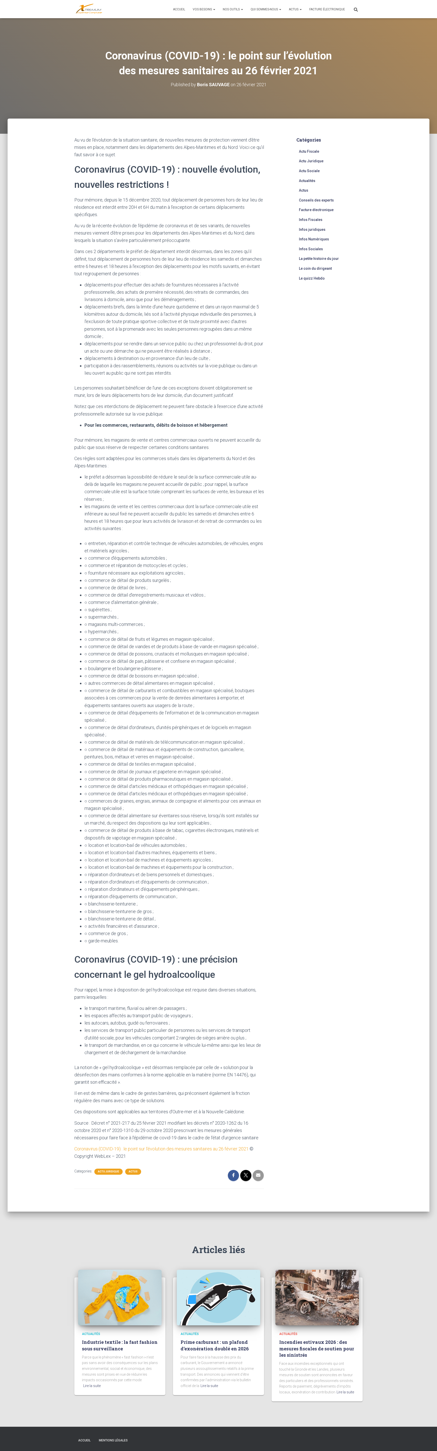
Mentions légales (113, 1440)
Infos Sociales (311, 249)
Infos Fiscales (310, 220)
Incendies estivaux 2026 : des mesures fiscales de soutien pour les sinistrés (316, 1348)
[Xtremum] (89, 9)
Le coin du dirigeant (315, 268)
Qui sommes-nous (265, 9)
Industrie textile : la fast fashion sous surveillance (120, 1345)
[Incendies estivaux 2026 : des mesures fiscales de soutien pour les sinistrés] (317, 1297)
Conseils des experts (316, 200)
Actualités (307, 181)
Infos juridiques (312, 230)
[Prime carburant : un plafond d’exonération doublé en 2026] (218, 1297)
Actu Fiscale (309, 151)
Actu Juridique (108, 1171)
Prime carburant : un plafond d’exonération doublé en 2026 (215, 1345)
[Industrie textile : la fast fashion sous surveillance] (120, 1297)
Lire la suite (92, 1386)
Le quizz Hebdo (312, 278)
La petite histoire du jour (319, 259)
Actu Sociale (309, 171)
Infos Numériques (314, 239)
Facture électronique (327, 9)
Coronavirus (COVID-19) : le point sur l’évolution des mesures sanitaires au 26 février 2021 (162, 1148)
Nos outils (232, 9)
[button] (214, 9)
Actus (294, 9)
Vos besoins (203, 9)
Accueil (179, 9)
